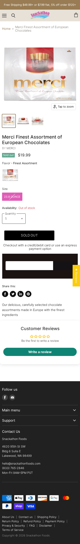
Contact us (26, 517)
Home (6, 28)
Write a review (40, 352)
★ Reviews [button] (76, 275)
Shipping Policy (46, 517)
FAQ (32, 525)
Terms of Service (13, 529)
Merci (11, 148)
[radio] (10, 175)
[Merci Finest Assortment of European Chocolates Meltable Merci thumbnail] (23, 120)
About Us (8, 517)
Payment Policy (55, 521)
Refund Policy (32, 521)
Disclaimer (45, 525)
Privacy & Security (13, 525)
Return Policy (10, 521)
